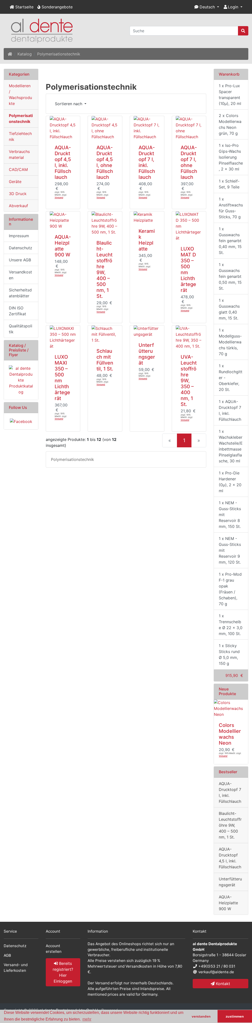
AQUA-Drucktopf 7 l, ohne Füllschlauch (189, 162)
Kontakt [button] (222, 983)
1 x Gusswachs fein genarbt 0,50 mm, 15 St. (230, 276)
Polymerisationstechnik (58, 53)
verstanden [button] (201, 1016)
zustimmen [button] (235, 1016)
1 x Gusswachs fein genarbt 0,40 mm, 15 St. (230, 240)
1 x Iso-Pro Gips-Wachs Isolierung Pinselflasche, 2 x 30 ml (231, 157)
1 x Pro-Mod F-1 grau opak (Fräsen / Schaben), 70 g (230, 589)
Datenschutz (20, 247)
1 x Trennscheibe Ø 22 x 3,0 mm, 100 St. (230, 624)
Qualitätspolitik (20, 328)
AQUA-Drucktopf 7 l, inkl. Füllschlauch (147, 162)
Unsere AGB (20, 259)
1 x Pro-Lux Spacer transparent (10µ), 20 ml (230, 94)
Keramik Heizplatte (147, 240)
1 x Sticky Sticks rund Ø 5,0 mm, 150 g (229, 654)
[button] (206, 7)
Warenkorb (229, 74)
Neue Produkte (227, 691)
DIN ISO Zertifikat (17, 310)
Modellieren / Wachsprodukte (20, 94)
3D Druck (18, 193)
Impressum (19, 235)
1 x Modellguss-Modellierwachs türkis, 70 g (230, 342)
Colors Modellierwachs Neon (230, 734)
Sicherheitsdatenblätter (20, 292)
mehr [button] (86, 1019)
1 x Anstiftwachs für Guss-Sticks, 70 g (231, 208)
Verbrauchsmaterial (19, 154)
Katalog (24, 53)
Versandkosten (20, 274)
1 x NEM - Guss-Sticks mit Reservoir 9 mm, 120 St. (230, 550)
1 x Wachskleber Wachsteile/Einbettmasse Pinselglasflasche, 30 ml (231, 446)
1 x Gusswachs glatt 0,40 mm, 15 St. (229, 309)
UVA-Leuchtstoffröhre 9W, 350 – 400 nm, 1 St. (189, 380)
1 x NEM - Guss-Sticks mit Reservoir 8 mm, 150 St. (230, 514)
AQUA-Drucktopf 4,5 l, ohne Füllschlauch (104, 162)
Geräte (15, 181)
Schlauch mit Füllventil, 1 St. (104, 360)
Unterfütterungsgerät (147, 354)
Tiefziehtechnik (20, 136)
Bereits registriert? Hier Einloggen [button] (63, 972)
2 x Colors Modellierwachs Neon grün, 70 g (230, 124)
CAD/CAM (18, 169)
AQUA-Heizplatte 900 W (63, 246)
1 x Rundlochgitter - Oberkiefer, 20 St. (230, 377)
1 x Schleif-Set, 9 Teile (229, 184)
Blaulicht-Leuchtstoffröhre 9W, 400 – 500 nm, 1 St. (104, 269)
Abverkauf (18, 205)
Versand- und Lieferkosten (16, 967)
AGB (7, 955)
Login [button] (233, 6)
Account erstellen (54, 948)
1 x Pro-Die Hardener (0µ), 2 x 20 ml (230, 481)
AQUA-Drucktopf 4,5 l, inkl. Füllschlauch (63, 162)
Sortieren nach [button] (69, 103)
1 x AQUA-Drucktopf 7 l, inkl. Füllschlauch (230, 410)
